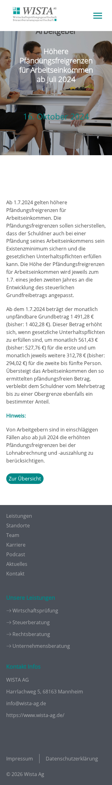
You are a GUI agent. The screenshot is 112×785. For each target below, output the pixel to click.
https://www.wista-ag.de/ (35, 715)
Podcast (15, 554)
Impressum (19, 758)
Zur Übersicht (25, 478)
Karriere (16, 544)
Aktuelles (16, 564)
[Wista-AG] (34, 25)
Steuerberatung (31, 622)
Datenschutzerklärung (72, 758)
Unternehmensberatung (41, 646)
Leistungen (19, 515)
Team (12, 535)
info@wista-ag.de (26, 703)
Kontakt (15, 573)
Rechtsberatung (31, 634)
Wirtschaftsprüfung (35, 610)
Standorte (18, 525)
